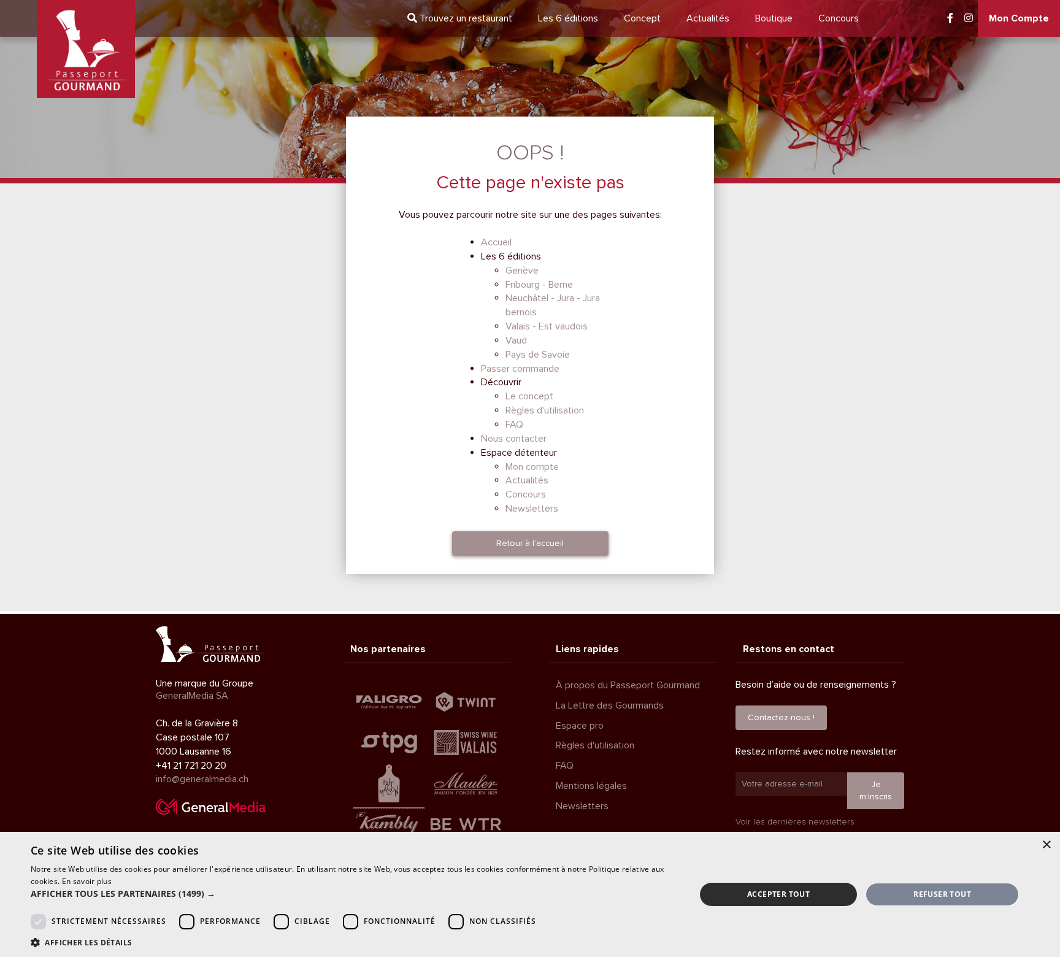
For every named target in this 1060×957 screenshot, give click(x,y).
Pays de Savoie (537, 354)
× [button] (1046, 845)
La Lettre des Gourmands (610, 705)
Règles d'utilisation (544, 410)
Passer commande (520, 369)
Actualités (707, 18)
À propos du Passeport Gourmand (628, 685)
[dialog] (530, 894)
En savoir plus (87, 881)
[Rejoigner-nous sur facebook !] (950, 18)
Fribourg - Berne (539, 285)
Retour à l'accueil (530, 543)
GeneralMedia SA (192, 696)
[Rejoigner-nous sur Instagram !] (968, 18)
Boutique (774, 18)
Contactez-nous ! (781, 717)
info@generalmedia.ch (202, 779)
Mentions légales (591, 786)
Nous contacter (514, 438)
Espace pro (580, 726)
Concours (838, 18)
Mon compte (532, 467)
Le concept (529, 396)
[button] (353, 894)
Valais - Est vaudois (546, 326)
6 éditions (568, 18)
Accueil (496, 242)
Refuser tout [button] (942, 894)
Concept (642, 18)
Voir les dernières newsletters (795, 822)
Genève (522, 270)
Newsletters (531, 508)
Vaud (516, 340)
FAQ (514, 424)
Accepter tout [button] (778, 894)
